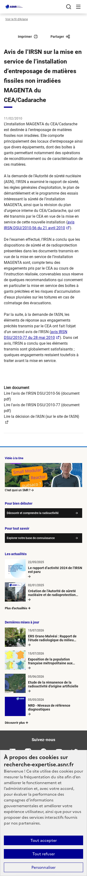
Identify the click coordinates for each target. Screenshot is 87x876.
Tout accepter (43, 840)
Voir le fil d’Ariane (16, 19)
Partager (57, 36)
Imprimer (25, 36)
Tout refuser (43, 854)
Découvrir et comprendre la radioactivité (32, 513)
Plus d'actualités (16, 608)
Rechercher (68, 7)
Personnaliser (43, 867)
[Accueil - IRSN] (14, 6)
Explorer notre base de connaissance (31, 538)
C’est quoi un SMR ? (17, 490)
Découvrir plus (15, 722)
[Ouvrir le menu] (78, 7)
